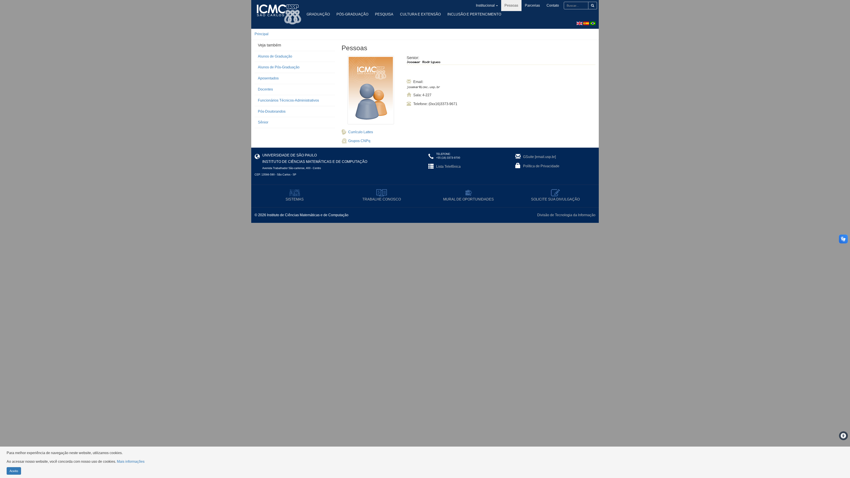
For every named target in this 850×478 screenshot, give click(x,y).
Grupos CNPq (359, 141)
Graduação (318, 14)
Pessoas (511, 5)
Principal (262, 34)
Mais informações (131, 461)
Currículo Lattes (360, 132)
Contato (553, 5)
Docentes (265, 89)
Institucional (485, 5)
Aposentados (268, 78)
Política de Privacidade (541, 166)
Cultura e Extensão (420, 14)
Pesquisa (384, 14)
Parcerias (532, 5)
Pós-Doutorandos (272, 111)
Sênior (263, 122)
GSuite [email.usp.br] (539, 157)
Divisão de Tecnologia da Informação (566, 215)
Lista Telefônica (448, 166)
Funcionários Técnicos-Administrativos (288, 100)
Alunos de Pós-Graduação (278, 67)
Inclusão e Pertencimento (474, 14)
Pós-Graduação (352, 14)
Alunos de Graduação (275, 56)
